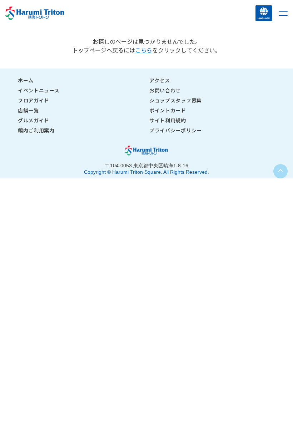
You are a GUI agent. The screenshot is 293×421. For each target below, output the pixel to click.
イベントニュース (39, 90)
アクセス (159, 80)
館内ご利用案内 (36, 130)
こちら (143, 50)
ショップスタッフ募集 (175, 100)
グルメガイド (33, 120)
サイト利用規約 (167, 120)
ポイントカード (167, 110)
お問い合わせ (165, 90)
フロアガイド (33, 100)
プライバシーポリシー (175, 130)
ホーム (26, 80)
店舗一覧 (28, 110)
